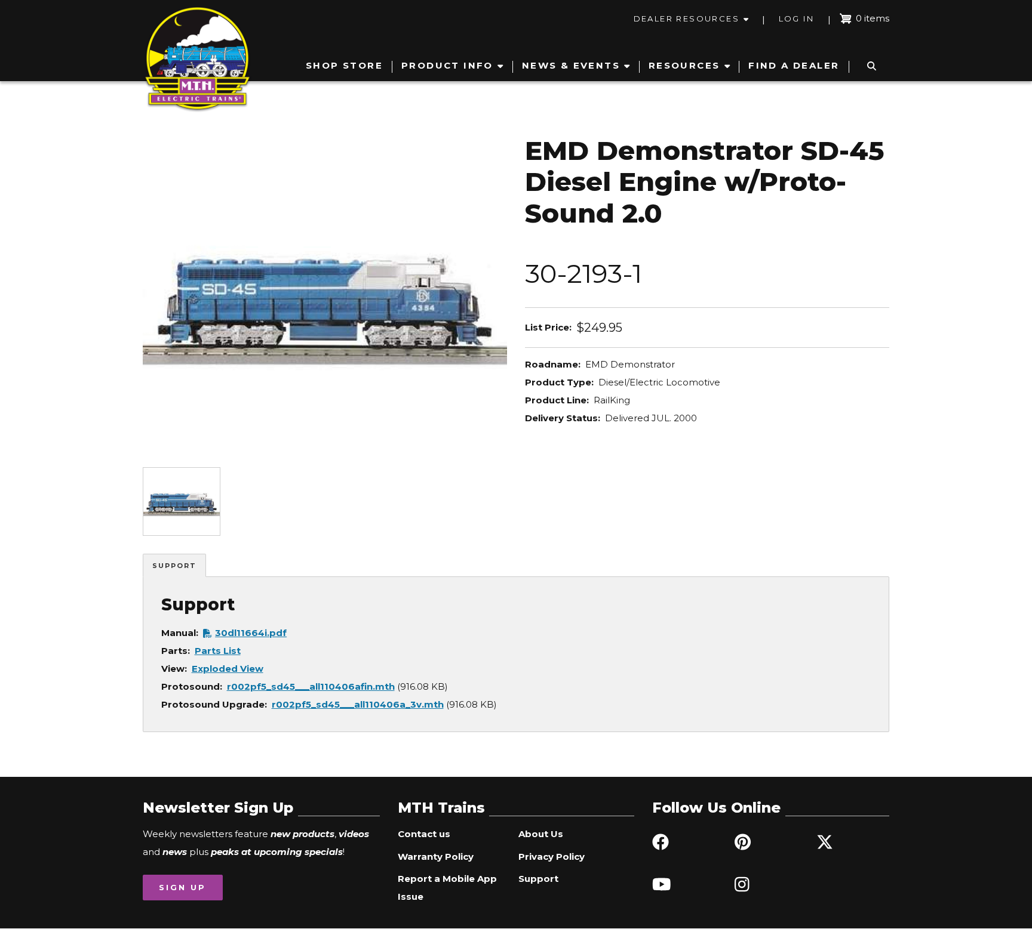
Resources (684, 65)
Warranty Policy (436, 856)
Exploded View (227, 668)
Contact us (424, 834)
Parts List (218, 650)
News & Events (571, 65)
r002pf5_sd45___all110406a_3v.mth (358, 704)
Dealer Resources (686, 18)
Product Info (447, 65)
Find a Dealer (793, 65)
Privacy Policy (551, 856)
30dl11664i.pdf (251, 632)
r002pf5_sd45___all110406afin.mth (311, 686)
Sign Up (182, 887)
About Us (540, 834)
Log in (796, 18)
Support (174, 565)
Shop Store (344, 65)
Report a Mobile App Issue (447, 887)
